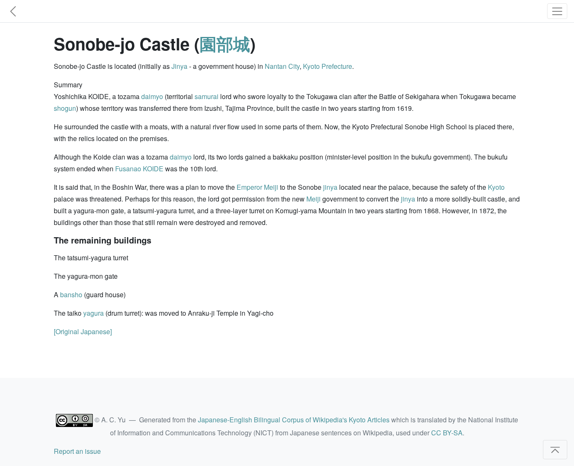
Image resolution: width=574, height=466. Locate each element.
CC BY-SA (447, 432)
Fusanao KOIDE (139, 168)
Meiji (313, 199)
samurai (207, 96)
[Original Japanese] (83, 331)
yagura (93, 313)
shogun (65, 108)
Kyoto (496, 187)
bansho (71, 294)
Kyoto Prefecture (327, 66)
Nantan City (282, 66)
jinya (330, 187)
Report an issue (77, 451)
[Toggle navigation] (557, 11)
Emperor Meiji (257, 187)
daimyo (152, 96)
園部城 (225, 43)
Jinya (179, 66)
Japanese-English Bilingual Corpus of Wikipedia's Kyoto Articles (294, 419)
